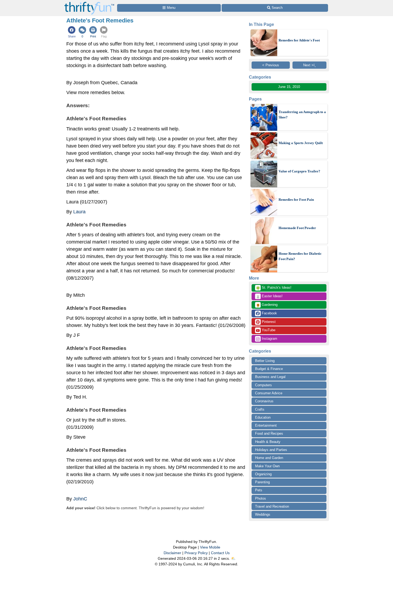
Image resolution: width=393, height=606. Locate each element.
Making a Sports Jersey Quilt (301, 143)
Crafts (259, 409)
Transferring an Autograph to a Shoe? (302, 114)
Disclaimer (172, 553)
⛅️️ (233, 558)
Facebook (269, 313)
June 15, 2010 (289, 87)
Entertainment (266, 425)
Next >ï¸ (309, 65)
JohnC (80, 498)
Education (263, 417)
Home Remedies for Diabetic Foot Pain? (300, 256)
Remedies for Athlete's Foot (299, 40)
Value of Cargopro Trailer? (299, 171)
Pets (258, 490)
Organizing (263, 474)
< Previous (270, 65)
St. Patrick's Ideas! (273, 287)
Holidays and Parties (271, 450)
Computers (263, 385)
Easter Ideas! (269, 296)
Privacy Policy (196, 553)
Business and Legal (270, 377)
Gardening (267, 305)
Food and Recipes (269, 433)
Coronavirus (264, 401)
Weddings (262, 514)
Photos (260, 498)
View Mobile (210, 547)
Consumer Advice (268, 393)
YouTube (268, 330)
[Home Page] (89, 3)
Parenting (262, 482)
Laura (79, 211)
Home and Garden (269, 458)
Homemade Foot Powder (297, 228)
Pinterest (268, 322)
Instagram (269, 339)
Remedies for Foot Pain (296, 200)
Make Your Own (267, 466)
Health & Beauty (267, 442)
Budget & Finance (269, 369)
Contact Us (220, 553)
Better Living (265, 361)
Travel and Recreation (272, 506)
